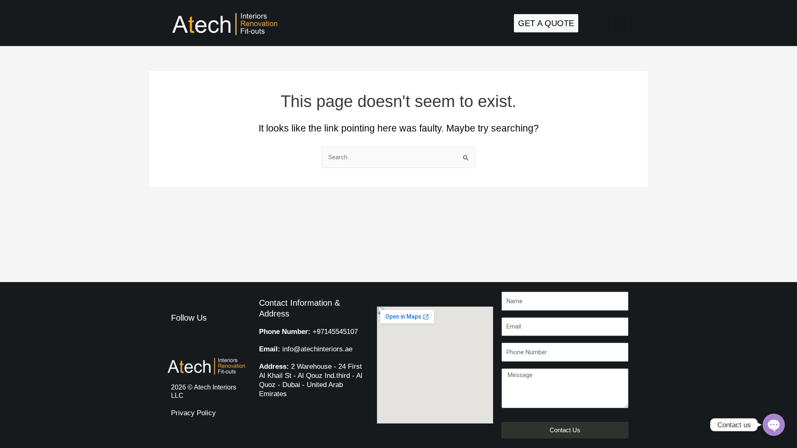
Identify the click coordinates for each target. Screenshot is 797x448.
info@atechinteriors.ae (305, 349)
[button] (620, 24)
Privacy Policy (193, 413)
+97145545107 (308, 332)
